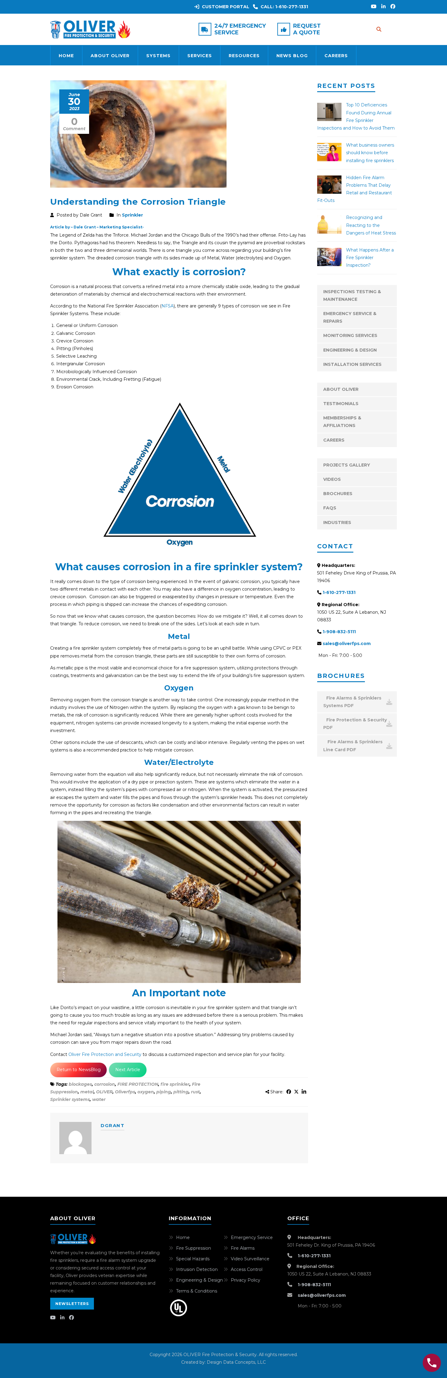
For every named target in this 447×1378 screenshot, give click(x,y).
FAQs (329, 508)
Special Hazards (193, 1259)
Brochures (337, 493)
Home (66, 55)
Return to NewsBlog (79, 1069)
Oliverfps (125, 1092)
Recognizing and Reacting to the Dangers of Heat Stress (371, 225)
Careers (336, 55)
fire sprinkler (175, 1084)
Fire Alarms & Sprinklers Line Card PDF (353, 745)
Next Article (127, 1069)
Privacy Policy (245, 1280)
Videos (332, 479)
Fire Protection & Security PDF (355, 723)
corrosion (104, 1084)
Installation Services (352, 364)
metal (87, 1092)
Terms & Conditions (196, 1291)
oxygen (145, 1092)
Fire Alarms (243, 1248)
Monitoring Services (350, 335)
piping (163, 1092)
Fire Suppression (193, 1248)
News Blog (292, 55)
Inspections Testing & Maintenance (352, 295)
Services (199, 55)
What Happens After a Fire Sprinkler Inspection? (370, 257)
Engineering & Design (350, 350)
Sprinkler (132, 215)
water (99, 1099)
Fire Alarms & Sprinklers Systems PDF (352, 701)
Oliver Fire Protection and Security (105, 1054)
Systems (158, 55)
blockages (80, 1084)
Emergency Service (252, 1237)
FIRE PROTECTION (137, 1084)
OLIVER (104, 1092)
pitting (181, 1092)
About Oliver (110, 55)
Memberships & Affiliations (342, 421)
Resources (244, 55)
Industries (337, 522)
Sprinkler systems (70, 1099)
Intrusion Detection (197, 1269)
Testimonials (341, 403)
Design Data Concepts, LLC (236, 1362)
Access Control (246, 1269)
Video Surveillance (250, 1259)
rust (195, 1092)
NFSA (167, 306)
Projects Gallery (346, 465)
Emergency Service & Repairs (349, 317)
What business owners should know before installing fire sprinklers (370, 152)
